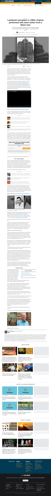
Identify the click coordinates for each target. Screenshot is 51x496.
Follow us (25, 66)
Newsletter (29, 66)
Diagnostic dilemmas (19, 465)
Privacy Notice (9, 151)
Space (25, 3)
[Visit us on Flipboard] (33, 1)
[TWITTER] (9, 332)
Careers (7, 488)
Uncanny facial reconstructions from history (28, 471)
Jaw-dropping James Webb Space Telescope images (29, 464)
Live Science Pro (41, 5)
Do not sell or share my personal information (41, 489)
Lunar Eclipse (19, 5)
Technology (29, 3)
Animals (5, 3)
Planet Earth (21, 3)
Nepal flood (13, 5)
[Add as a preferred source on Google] (25, 480)
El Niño (35, 5)
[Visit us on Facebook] (28, 1)
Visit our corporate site (41, 477)
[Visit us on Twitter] (29, 1)
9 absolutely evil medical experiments (26, 274)
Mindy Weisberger (22, 32)
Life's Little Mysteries (19, 463)
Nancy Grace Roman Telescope (28, 5)
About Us (28, 484)
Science (17, 3)
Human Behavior (25, 18)
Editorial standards (20, 488)
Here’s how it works (35, 34)
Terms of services (17, 150)
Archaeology (9, 3)
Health (13, 3)
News (34, 32)
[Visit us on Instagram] (31, 1)
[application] (19, 99)
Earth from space (18, 464)
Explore (33, 3)
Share (9, 66)
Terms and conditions (41, 484)
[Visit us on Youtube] (32, 1)
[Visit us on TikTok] (35, 1)
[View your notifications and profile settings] (47, 1)
